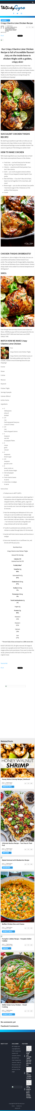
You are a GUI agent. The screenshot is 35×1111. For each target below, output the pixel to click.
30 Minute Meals (7, 931)
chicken (3, 20)
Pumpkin (5, 948)
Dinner (15, 27)
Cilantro (12, 27)
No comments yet (8, 1022)
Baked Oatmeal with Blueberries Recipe (15, 860)
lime (6, 28)
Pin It (2, 36)
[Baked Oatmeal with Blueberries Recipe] (1, 857)
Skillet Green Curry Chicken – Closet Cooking (14, 1006)
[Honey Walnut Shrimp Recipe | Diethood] (17, 761)
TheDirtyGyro (10, 26)
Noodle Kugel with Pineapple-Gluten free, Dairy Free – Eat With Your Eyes (28, 1058)
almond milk (6, 867)
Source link (4, 663)
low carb (9, 28)
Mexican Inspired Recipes (11, 30)
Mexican (11, 29)
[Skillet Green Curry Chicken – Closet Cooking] (17, 977)
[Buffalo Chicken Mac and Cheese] (17, 897)
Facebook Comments (9, 1026)
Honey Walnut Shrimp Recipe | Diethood (16, 779)
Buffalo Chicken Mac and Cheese (13, 924)
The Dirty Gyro (21, 1103)
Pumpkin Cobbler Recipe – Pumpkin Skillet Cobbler (16, 940)
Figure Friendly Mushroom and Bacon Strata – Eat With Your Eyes (28, 1091)
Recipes (14, 30)
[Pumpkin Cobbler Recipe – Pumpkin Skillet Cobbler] (1, 936)
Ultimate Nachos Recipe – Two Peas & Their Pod (17, 844)
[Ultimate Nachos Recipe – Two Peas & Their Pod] (17, 816)
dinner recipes (7, 787)
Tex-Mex (7, 31)
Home (13, 1106)
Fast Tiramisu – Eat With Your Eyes (28, 1075)
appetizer (6, 853)
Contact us (19, 1106)
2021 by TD (17, 1108)
